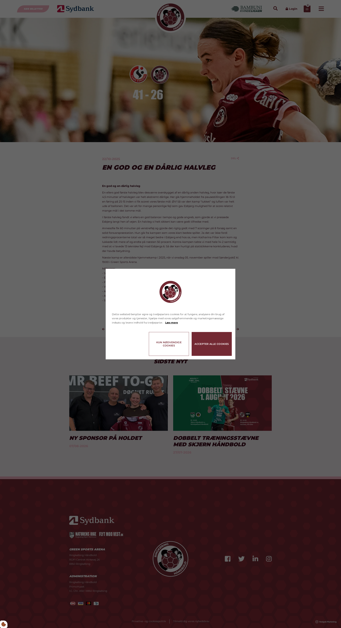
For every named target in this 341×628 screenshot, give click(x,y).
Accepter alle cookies (211, 344)
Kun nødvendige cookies (169, 344)
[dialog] (170, 314)
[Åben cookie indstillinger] (3, 624)
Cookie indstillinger (124, 351)
